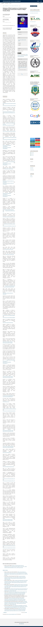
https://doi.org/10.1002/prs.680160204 (8, 446)
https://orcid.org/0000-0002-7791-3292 (7, 22)
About (10, 3)
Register (38, 1)
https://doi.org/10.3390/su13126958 (8, 519)
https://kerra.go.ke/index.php (10, 254)
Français (31, 176)
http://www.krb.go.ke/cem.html (8, 249)
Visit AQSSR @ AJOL (33, 21)
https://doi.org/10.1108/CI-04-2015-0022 (8, 209)
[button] (32, 138)
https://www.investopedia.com (7, 452)
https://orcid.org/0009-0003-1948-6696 (7, 17)
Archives (6, 3)
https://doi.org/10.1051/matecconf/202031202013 (9, 137)
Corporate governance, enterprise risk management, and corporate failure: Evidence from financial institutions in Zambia (15, 577)
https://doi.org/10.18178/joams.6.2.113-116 (9, 111)
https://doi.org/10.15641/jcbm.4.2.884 (8, 430)
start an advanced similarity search (12, 614)
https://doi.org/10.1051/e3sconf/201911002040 (9, 103)
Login (41, 1)
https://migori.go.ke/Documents (8, 168)
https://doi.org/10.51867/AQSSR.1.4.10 (9, 25)
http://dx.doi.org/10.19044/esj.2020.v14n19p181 (9, 408)
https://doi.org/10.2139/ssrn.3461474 (8, 376)
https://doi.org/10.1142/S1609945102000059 (9, 315)
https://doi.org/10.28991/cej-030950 (8, 341)
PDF (19, 29)
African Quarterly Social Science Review (12, 1)
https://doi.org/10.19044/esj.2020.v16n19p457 (9, 545)
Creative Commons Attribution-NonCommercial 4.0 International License (23, 55)
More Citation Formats (22, 69)
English (31, 175)
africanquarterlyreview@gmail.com (35, 11)
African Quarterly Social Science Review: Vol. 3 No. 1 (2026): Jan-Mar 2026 (14, 600)
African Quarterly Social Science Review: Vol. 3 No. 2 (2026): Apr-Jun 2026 (14, 610)
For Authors (31, 168)
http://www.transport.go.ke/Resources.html (9, 216)
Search (40, 3)
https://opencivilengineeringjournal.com (8, 466)
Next (26, 612)
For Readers (31, 167)
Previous (5, 612)
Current (2, 3)
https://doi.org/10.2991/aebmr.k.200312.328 (9, 478)
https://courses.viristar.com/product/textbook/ (9, 131)
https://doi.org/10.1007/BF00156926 (9, 395)
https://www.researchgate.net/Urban (8, 322)
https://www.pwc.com (6, 401)
